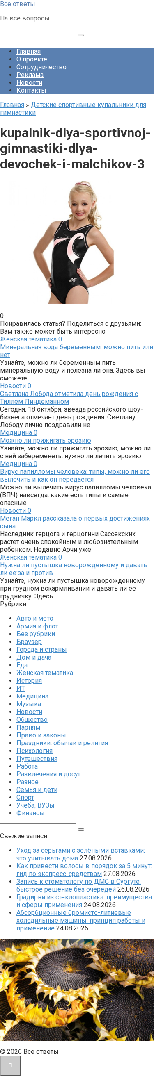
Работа (27, 766)
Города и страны (41, 649)
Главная (28, 51)
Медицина (32, 696)
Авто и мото (34, 618)
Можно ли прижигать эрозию (45, 440)
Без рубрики (35, 634)
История (29, 681)
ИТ (20, 688)
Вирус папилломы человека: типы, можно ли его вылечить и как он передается (75, 475)
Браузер (29, 642)
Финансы (30, 813)
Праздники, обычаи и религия (62, 743)
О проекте (31, 59)
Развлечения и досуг (48, 774)
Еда (22, 665)
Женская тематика (44, 673)
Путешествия (36, 758)
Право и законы (41, 735)
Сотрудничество (41, 67)
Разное (27, 782)
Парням (28, 727)
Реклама (30, 75)
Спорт (25, 797)
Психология (34, 751)
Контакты (31, 90)
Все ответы (17, 4)
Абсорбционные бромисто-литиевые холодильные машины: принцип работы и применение (80, 920)
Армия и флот (37, 626)
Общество (32, 719)
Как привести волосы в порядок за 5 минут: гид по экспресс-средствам (84, 870)
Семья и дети (36, 790)
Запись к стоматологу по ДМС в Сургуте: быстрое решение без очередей (78, 885)
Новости (29, 82)
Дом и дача (33, 657)
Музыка (28, 704)
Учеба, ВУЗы (35, 805)
